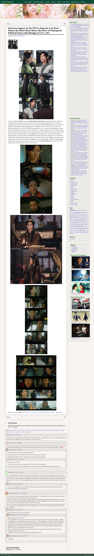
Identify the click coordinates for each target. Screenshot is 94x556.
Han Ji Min (73, 212)
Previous (7, 23)
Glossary (53, 2)
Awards (72, 179)
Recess (72, 202)
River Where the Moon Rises (47, 412)
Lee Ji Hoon (31, 412)
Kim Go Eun (76, 215)
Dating (72, 210)
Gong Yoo (83, 210)
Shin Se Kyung (85, 226)
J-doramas (73, 190)
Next (65, 23)
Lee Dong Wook (75, 219)
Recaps (72, 200)
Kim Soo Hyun (74, 217)
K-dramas (15, 412)
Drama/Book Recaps (38, 2)
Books (72, 181)
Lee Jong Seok (81, 219)
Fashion (72, 186)
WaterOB (73, 252)
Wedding (83, 230)
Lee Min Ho (76, 221)
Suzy (79, 230)
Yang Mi (86, 230)
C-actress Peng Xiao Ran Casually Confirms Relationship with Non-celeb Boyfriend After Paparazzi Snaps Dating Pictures (79, 35)
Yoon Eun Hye (78, 232)
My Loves (72, 198)
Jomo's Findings (75, 248)
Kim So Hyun (25, 412)
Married (75, 222)
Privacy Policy (66, 2)
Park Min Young (81, 224)
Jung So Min (71, 215)
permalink (59, 412)
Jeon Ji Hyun (72, 213)
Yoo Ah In (71, 232)
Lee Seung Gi (84, 221)
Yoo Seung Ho (85, 232)
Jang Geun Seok (85, 212)
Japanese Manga (74, 191)
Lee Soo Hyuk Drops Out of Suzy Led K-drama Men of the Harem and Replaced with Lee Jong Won (79, 49)
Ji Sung (82, 213)
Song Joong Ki (82, 228)
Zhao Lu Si (72, 233)
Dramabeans (74, 246)
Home (25, 2)
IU (80, 212)
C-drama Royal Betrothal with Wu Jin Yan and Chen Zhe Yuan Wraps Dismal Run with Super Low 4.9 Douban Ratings (80, 25)
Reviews (83, 2)
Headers (59, 2)
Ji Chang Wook (78, 213)
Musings (72, 196)
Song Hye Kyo (74, 228)
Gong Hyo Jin (77, 210)
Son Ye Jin (76, 230)
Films (72, 187)
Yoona (74, 232)
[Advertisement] (79, 95)
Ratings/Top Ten (75, 2)
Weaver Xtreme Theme (89, 554)
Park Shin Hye (78, 226)
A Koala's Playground (7, 2)
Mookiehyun (74, 249)
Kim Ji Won (80, 215)
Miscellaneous (73, 194)
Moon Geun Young (81, 222)
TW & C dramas (74, 203)
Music (72, 195)
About (30, 2)
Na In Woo (37, 412)
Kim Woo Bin (81, 217)
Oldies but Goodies (74, 199)
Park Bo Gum (75, 224)
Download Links (74, 183)
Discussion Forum (74, 182)
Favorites (47, 2)
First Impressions (74, 189)
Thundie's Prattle (75, 250)
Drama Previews (74, 185)
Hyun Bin (77, 212)
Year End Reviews (74, 204)
